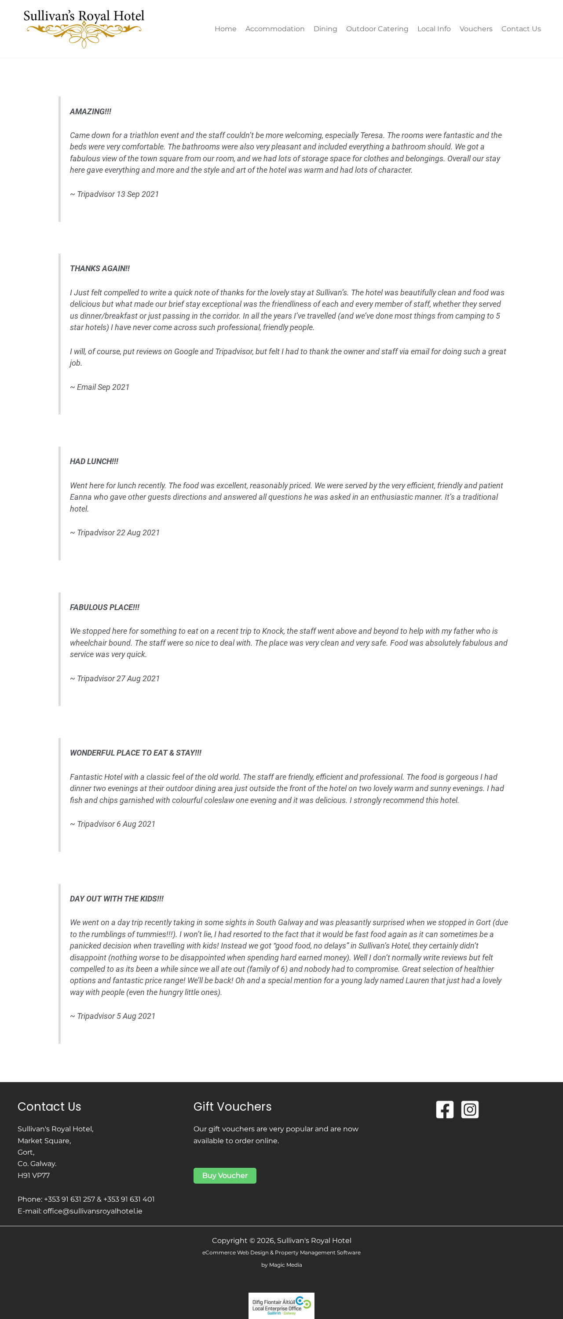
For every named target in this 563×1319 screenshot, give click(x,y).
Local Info (434, 29)
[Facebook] (445, 1109)
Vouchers (476, 29)
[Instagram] (470, 1109)
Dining (325, 29)
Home (226, 29)
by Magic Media (281, 1264)
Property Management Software (318, 1252)
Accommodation (275, 29)
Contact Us (521, 29)
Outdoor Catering (377, 29)
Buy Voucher (225, 1175)
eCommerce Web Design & (238, 1252)
